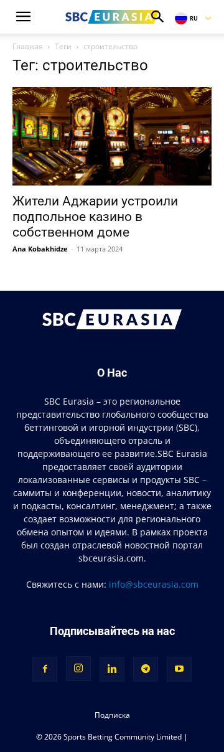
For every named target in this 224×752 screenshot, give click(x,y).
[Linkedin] (112, 669)
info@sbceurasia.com (153, 584)
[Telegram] (145, 669)
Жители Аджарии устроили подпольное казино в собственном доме (95, 217)
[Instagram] (78, 668)
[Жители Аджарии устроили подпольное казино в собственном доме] (112, 136)
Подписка (112, 715)
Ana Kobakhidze (40, 248)
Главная (27, 46)
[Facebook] (44, 669)
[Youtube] (179, 669)
